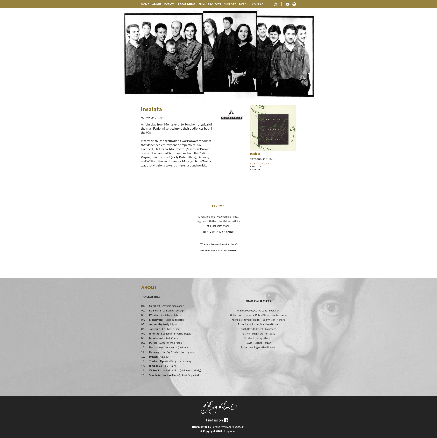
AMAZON (256, 166)
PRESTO (255, 169)
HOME (145, 4)
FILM (202, 4)
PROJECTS (214, 4)
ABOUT (157, 4)
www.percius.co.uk (233, 426)
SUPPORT (230, 4)
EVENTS (169, 4)
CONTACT (257, 4)
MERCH (244, 4)
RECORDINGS (186, 4)
